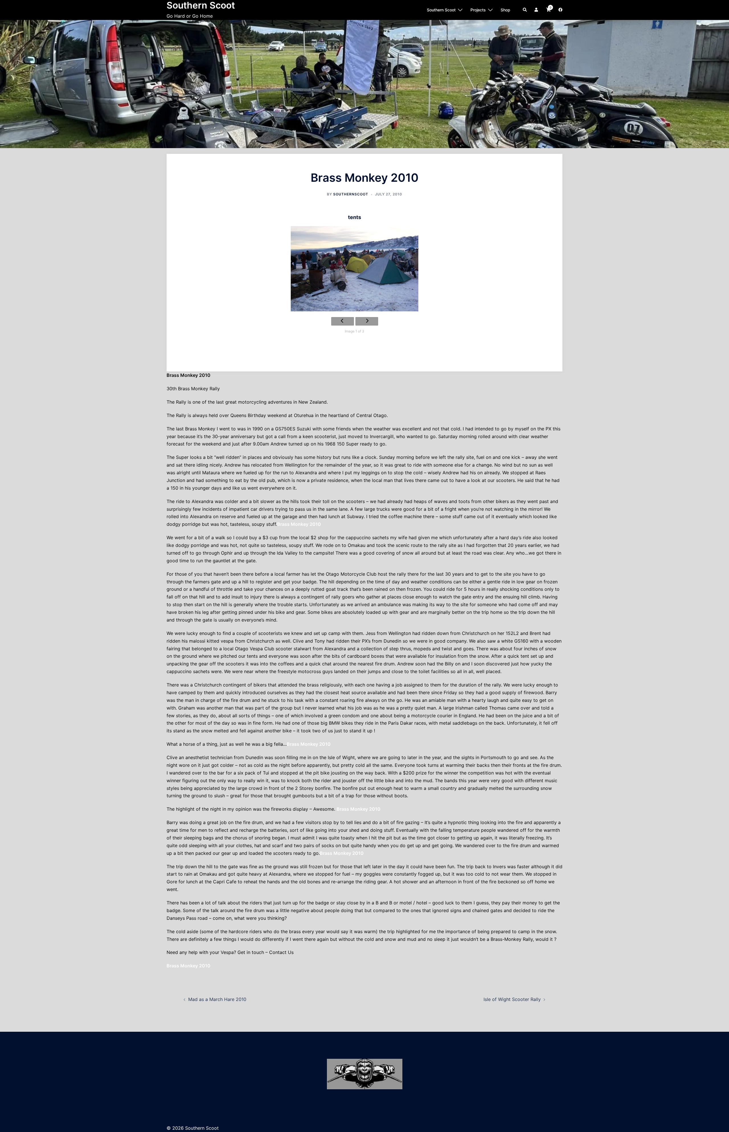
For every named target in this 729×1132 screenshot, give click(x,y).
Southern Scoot (441, 9)
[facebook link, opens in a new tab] (560, 9)
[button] (525, 10)
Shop (505, 9)
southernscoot (350, 194)
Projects (478, 9)
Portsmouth (493, 757)
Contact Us (281, 952)
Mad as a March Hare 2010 (217, 999)
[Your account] (537, 10)
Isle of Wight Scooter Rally (512, 999)
